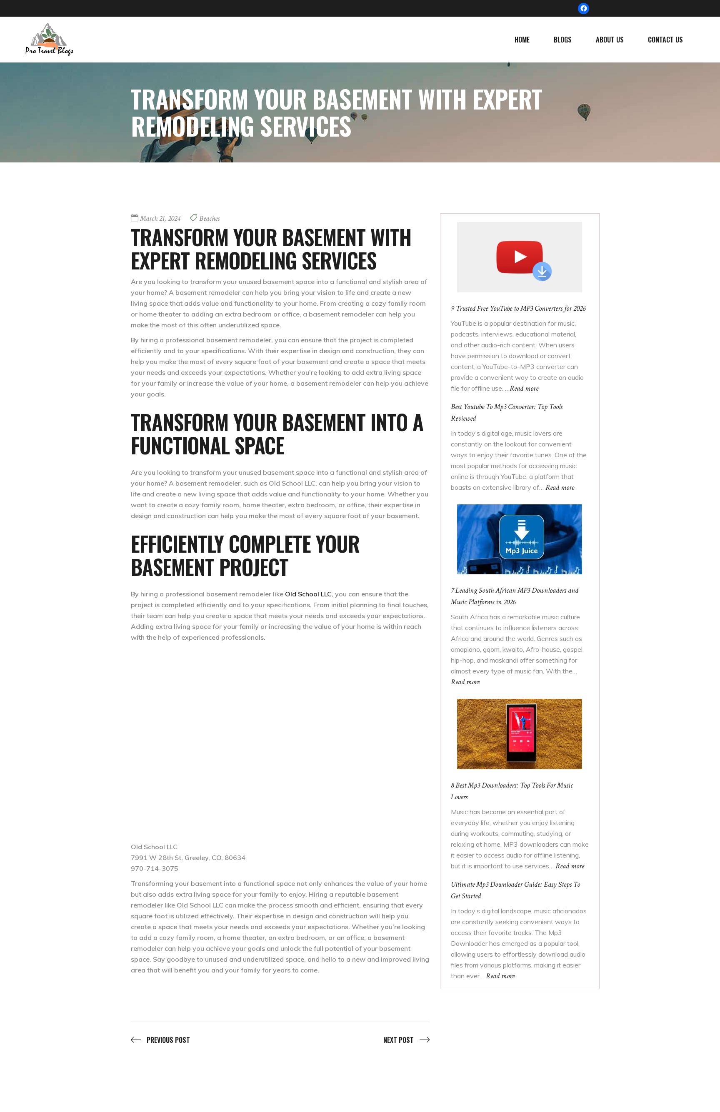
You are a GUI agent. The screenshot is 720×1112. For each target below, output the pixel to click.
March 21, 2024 (160, 218)
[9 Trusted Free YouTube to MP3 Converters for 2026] (519, 257)
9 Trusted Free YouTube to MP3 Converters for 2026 (518, 308)
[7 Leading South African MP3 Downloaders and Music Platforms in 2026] (519, 539)
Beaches (209, 218)
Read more (524, 388)
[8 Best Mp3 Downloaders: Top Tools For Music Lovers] (519, 734)
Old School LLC (308, 594)
